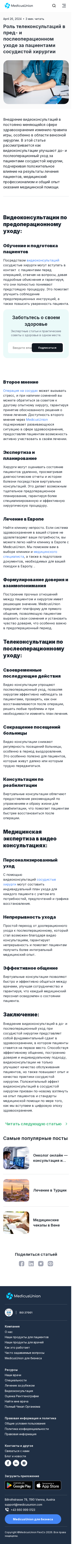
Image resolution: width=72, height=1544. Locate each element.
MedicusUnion (37, 420)
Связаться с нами (17, 1451)
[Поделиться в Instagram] (41, 1263)
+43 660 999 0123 (23, 1509)
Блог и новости (15, 1456)
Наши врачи (13, 1375)
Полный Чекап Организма (22, 1406)
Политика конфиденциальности (27, 1429)
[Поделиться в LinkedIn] (31, 1263)
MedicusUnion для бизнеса (23, 1358)
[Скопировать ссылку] (50, 1263)
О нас (9, 1332)
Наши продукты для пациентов (27, 1337)
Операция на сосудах (20, 391)
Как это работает (17, 1347)
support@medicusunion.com (23, 1504)
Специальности (16, 1380)
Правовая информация (20, 1434)
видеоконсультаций (43, 260)
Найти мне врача (16, 1401)
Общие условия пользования (25, 1423)
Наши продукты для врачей (24, 1342)
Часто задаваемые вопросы (24, 1352)
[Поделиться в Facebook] (21, 1263)
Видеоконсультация (19, 1391)
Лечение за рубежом (20, 1385)
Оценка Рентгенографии (22, 1396)
